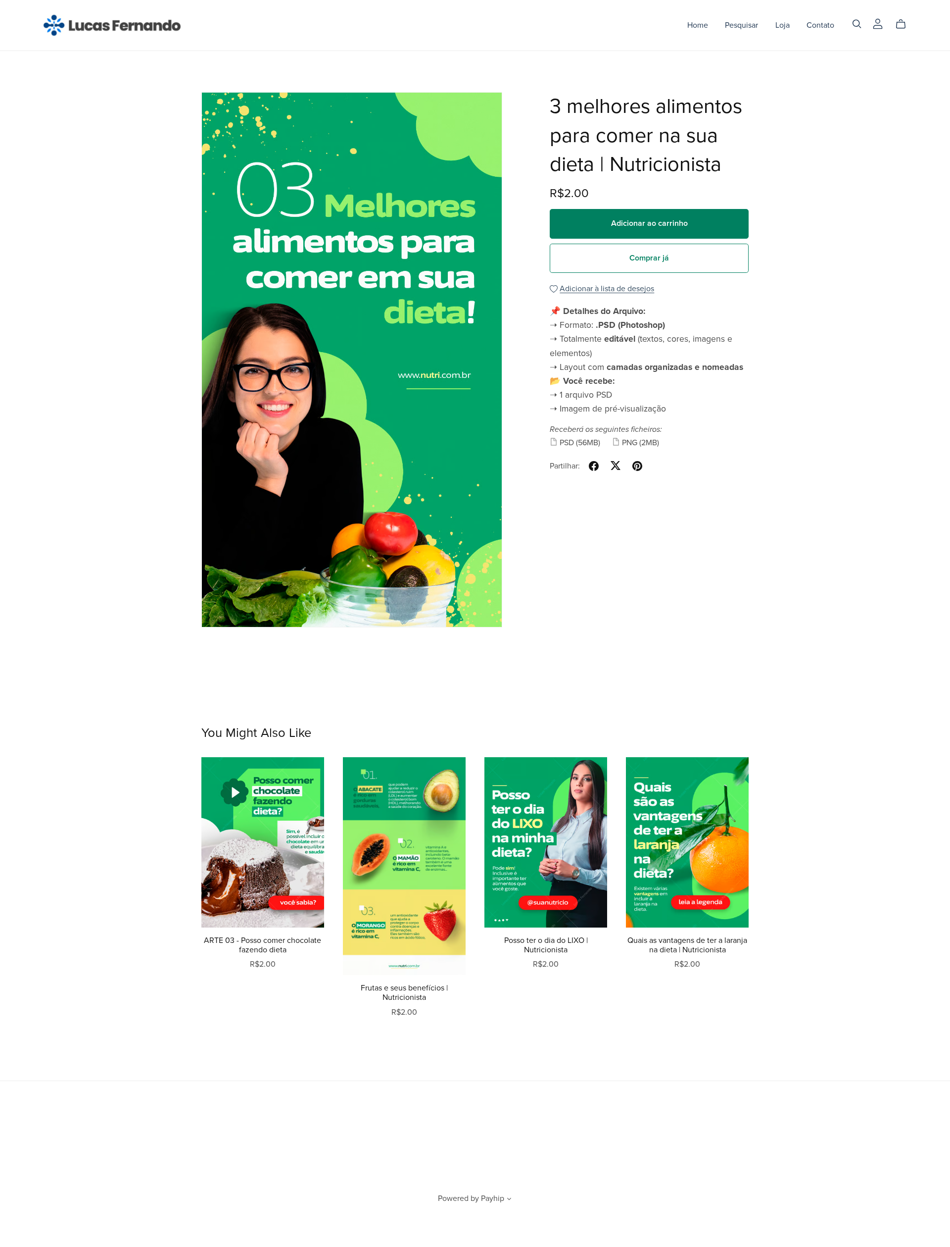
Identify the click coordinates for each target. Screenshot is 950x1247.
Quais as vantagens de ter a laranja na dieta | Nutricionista (687, 945)
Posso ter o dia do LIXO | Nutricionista (546, 945)
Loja (782, 25)
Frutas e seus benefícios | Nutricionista (404, 992)
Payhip (492, 1198)
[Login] (878, 23)
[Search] (857, 24)
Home (697, 25)
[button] (509, 1199)
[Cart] (905, 24)
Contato (820, 25)
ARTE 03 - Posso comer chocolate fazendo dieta (262, 945)
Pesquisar (741, 25)
